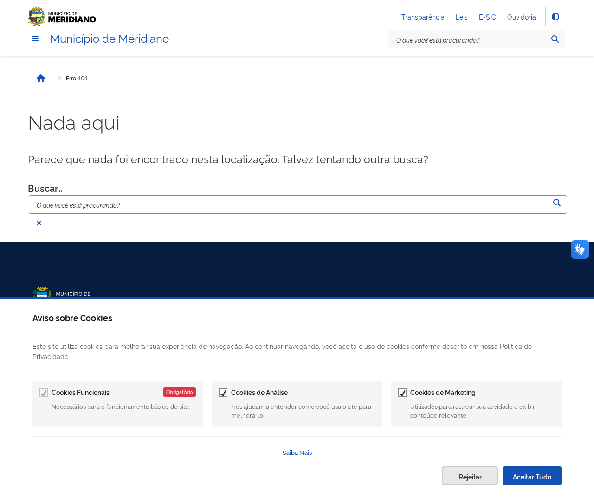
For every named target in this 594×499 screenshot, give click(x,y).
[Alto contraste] (555, 16)
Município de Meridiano (109, 38)
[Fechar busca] (39, 223)
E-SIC (487, 16)
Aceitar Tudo (532, 476)
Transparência (423, 16)
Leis (462, 16)
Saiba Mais (297, 452)
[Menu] (35, 38)
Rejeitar (470, 476)
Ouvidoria (521, 16)
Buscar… (45, 188)
